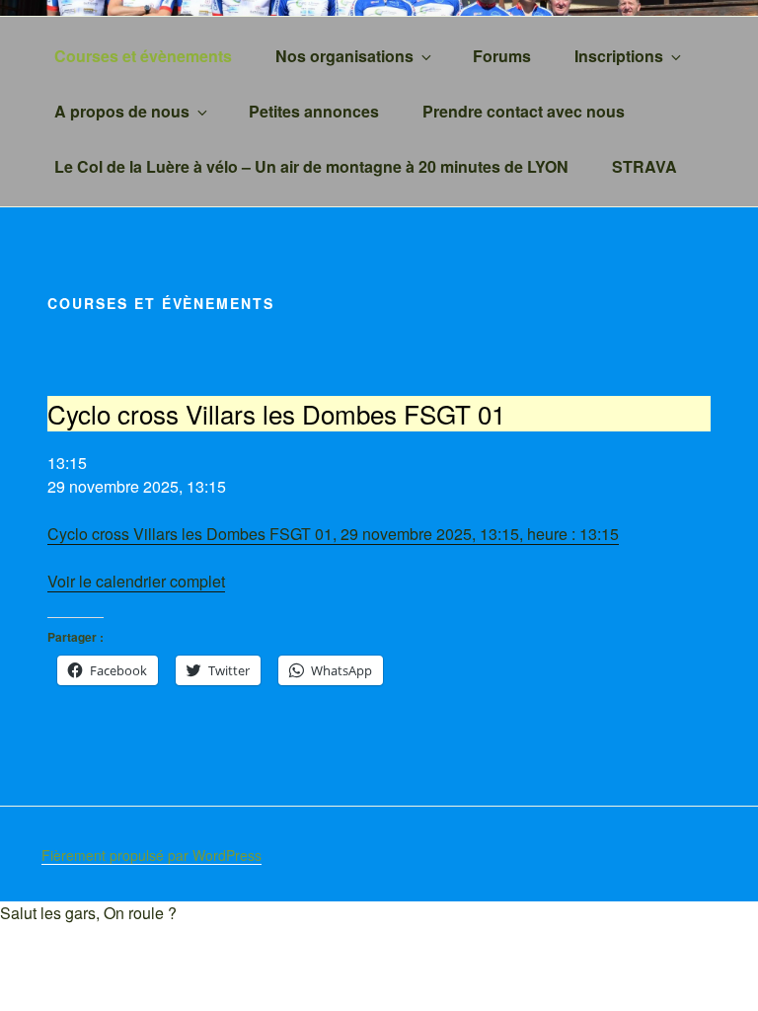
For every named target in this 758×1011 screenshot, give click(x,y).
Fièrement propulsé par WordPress (151, 855)
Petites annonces (314, 111)
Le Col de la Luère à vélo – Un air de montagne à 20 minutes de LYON (311, 166)
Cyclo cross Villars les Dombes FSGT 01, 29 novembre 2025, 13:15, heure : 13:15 (333, 533)
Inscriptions (618, 55)
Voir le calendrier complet (136, 581)
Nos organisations (344, 55)
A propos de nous (122, 111)
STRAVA (644, 166)
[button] (88, 912)
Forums (502, 55)
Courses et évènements (143, 55)
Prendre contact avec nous (523, 111)
